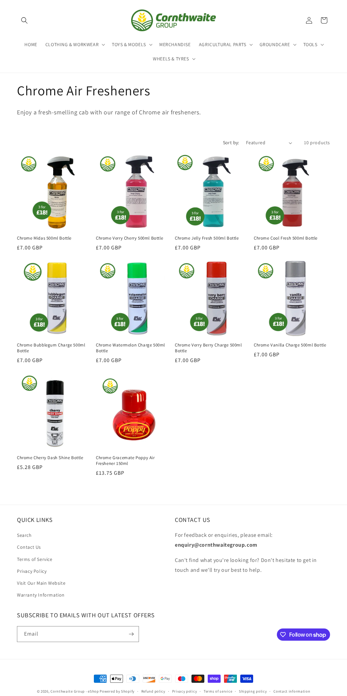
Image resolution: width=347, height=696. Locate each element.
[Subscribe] (131, 634)
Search (24, 535)
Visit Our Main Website (41, 583)
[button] (24, 20)
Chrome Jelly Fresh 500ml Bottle (207, 238)
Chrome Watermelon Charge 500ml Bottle (130, 348)
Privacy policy (184, 691)
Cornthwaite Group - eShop (74, 691)
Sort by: (231, 142)
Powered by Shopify (117, 691)
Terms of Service (35, 559)
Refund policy (153, 691)
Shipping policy (253, 691)
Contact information (291, 691)
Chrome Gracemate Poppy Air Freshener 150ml (125, 460)
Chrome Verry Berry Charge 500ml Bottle (208, 348)
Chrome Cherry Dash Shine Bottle (50, 457)
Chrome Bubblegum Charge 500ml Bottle (51, 348)
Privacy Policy (31, 571)
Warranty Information (41, 595)
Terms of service (218, 691)
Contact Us (29, 547)
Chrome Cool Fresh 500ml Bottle (286, 238)
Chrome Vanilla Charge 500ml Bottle (290, 345)
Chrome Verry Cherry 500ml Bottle (129, 238)
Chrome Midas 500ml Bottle (44, 238)
